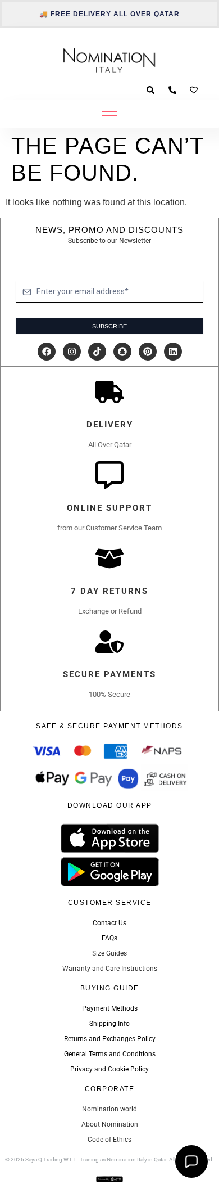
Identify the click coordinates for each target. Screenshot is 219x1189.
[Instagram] (72, 352)
